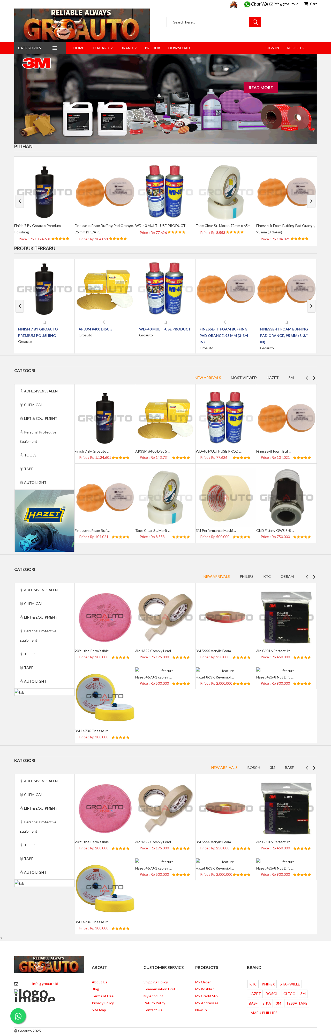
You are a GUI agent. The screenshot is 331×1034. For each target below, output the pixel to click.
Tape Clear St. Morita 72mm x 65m (223, 225)
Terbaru (100, 48)
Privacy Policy (103, 1003)
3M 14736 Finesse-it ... (93, 731)
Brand (127, 48)
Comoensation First (159, 989)
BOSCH (253, 767)
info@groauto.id (286, 4)
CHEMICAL (33, 404)
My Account (153, 996)
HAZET (255, 993)
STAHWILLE (290, 984)
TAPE (28, 469)
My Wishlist (204, 989)
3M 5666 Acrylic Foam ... (215, 651)
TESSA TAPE (296, 1003)
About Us (99, 982)
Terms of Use (103, 996)
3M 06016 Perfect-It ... (274, 651)
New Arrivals (208, 377)
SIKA (266, 1003)
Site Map (99, 1010)
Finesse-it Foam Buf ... (273, 451)
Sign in (272, 48)
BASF (253, 1003)
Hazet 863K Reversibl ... (215, 677)
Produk (152, 48)
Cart (313, 4)
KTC (267, 576)
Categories (29, 48)
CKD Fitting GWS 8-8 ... (275, 530)
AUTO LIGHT (35, 482)
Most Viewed (244, 377)
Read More (261, 87)
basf (289, 767)
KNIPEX (268, 984)
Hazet (273, 377)
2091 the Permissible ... (93, 651)
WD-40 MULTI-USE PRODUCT (160, 225)
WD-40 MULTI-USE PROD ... (219, 451)
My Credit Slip (206, 996)
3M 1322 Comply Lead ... (154, 651)
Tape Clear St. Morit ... (152, 530)
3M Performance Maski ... (216, 530)
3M (291, 377)
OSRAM (287, 576)
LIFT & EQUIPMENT (40, 418)
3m (272, 767)
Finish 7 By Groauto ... (92, 451)
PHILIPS (246, 576)
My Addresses (207, 1003)
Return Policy (154, 1003)
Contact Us (153, 1010)
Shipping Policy (156, 982)
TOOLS (29, 455)
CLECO (289, 993)
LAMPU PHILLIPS (263, 1013)
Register (296, 48)
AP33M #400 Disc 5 (95, 329)
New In (201, 1010)
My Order (203, 982)
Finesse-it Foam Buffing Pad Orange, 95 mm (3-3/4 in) (224, 335)
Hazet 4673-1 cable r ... (153, 677)
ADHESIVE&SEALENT (41, 391)
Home (78, 48)
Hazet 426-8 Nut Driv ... (275, 677)
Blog (95, 989)
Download (179, 48)
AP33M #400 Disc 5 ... (152, 451)
